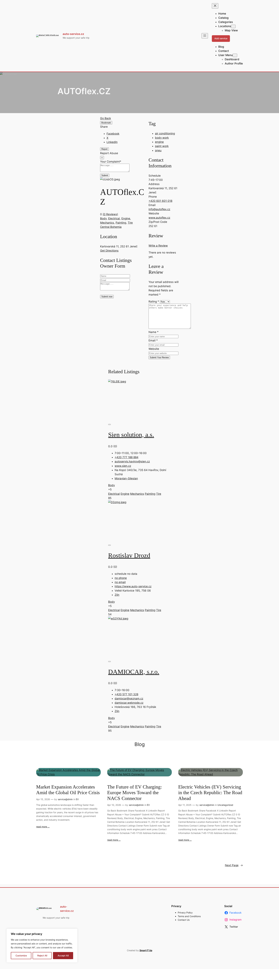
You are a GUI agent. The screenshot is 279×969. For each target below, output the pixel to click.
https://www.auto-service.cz (133, 586)
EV (77, 799)
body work (162, 137)
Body (103, 218)
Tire (130, 222)
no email (120, 582)
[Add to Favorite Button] (109, 424)
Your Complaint (110, 161)
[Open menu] (205, 35)
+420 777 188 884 (126, 457)
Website (154, 348)
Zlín (117, 594)
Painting (121, 222)
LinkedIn (112, 142)
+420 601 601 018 (160, 200)
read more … (43, 826)
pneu (158, 150)
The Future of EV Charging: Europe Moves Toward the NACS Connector (134, 792)
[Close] (74, 931)
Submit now (106, 296)
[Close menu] (215, 6)
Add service (220, 38)
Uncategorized (225, 805)
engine (159, 141)
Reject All (42, 955)
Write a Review (158, 245)
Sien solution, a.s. (131, 434)
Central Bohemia (111, 226)
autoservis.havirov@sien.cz (132, 461)
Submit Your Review (159, 357)
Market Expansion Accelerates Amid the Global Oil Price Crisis (68, 789)
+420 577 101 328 (126, 694)
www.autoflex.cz (159, 217)
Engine (125, 218)
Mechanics (107, 222)
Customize (21, 955)
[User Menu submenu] (235, 55)
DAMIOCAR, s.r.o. (133, 671)
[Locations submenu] (233, 26)
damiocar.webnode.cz (129, 702)
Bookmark (106, 123)
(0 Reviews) (110, 214)
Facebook (113, 133)
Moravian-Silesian (126, 478)
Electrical (114, 218)
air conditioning (165, 133)
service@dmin (65, 799)
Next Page (234, 865)
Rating (154, 301)
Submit (104, 175)
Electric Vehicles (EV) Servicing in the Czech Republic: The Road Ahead (210, 792)
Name (154, 332)
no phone (121, 578)
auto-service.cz (73, 34)
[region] (42, 946)
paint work (162, 146)
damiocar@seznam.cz (129, 698)
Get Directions (109, 250)
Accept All (63, 955)
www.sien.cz (123, 465)
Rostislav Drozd (129, 555)
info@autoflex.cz (159, 209)
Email (153, 340)
